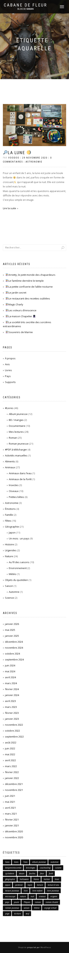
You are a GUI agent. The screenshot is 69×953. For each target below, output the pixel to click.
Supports (10, 382)
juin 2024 (10, 665)
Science (9, 597)
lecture (40, 885)
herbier (47, 879)
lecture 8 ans (53, 885)
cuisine (58, 867)
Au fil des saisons (19, 562)
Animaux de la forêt (20, 479)
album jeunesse (39, 862)
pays (7, 902)
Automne (14, 592)
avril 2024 (10, 677)
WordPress (45, 947)
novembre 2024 (14, 647)
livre (26, 890)
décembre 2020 (14, 831)
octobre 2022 (12, 730)
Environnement (18, 568)
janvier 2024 (12, 695)
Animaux (10, 467)
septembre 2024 (14, 659)
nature (23, 896)
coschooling (45, 867)
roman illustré (52, 902)
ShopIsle (22, 947)
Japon (12, 532)
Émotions (10, 509)
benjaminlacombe (13, 867)
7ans (25, 862)
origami (53, 896)
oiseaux (42, 896)
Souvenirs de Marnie (20, 332)
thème (36, 908)
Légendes (10, 550)
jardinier (19, 885)
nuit (32, 896)
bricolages (30, 867)
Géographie (12, 526)
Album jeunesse (18, 414)
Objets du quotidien (16, 580)
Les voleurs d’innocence (22, 310)
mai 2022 (10, 754)
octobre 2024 (12, 653)
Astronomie (34, 161)
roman (38, 902)
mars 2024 (11, 683)
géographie (10, 879)
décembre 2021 (14, 784)
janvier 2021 (12, 825)
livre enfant (37, 890)
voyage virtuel (50, 908)
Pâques (27, 902)
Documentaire (17, 426)
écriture (17, 913)
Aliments (10, 461)
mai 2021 (10, 801)
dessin (21, 873)
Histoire (9, 544)
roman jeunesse (12, 908)
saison (26, 908)
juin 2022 (10, 748)
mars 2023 (11, 707)
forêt (51, 873)
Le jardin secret (17, 292)
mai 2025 (10, 630)
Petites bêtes (16, 497)
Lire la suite (9, 208)
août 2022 (10, 742)
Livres (8, 370)
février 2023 (12, 713)
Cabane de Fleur (25, 5)
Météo (12, 574)
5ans (7, 862)
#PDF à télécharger (16, 449)
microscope (10, 896)
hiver (57, 879)
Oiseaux (14, 491)
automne (54, 862)
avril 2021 (10, 807)
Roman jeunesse (19, 443)
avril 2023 (10, 701)
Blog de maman (25, 9)
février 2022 (12, 772)
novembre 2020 (14, 837)
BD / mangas (16, 420)
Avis (7, 364)
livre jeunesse (53, 890)
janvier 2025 (12, 636)
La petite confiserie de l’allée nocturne (30, 286)
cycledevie (9, 873)
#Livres (9, 408)
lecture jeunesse (12, 890)
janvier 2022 (12, 778)
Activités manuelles (16, 455)
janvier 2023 (12, 718)
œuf (27, 913)
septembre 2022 (14, 736)
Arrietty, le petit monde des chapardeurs (31, 274)
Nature (9, 556)
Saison (9, 586)
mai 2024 (10, 671)
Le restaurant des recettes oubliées (29, 298)
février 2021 (12, 819)
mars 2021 (11, 813)
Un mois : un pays (19, 538)
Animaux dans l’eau (20, 473)
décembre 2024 (14, 641)
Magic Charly (15, 304)
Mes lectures (16, 431)
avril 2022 (10, 760)
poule (16, 902)
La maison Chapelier (20, 316)
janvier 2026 (12, 624)
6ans (16, 862)
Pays (8, 376)
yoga (7, 913)
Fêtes (8, 520)
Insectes (14, 485)
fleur (42, 873)
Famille (9, 514)
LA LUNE (17, 152)
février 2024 (12, 689)
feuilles (32, 873)
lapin (30, 885)
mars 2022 (11, 766)
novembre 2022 (14, 724)
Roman (13, 437)
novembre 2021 (14, 790)
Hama (36, 879)
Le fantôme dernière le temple (26, 280)
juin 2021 (10, 796)
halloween (24, 879)
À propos (10, 358)
